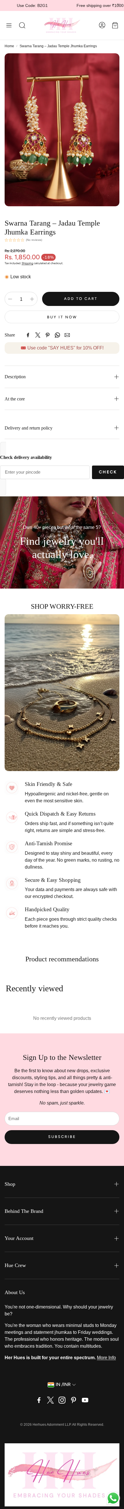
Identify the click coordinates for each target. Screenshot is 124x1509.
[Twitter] (37, 335)
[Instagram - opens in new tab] (62, 1400)
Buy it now (62, 317)
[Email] (67, 335)
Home (9, 46)
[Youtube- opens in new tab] (85, 1400)
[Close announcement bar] (118, 4)
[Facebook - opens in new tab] (38, 1400)
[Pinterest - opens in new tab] (73, 1400)
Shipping (27, 263)
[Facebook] (28, 335)
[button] (9, 25)
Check (108, 472)
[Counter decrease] (10, 299)
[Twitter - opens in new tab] (50, 1400)
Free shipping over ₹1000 (74, 5)
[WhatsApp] (57, 335)
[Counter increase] (32, 299)
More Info (106, 1357)
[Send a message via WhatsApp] (113, 1498)
